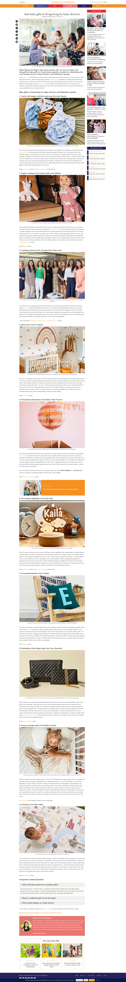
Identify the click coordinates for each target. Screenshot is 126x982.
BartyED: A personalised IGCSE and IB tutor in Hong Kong (95, 30)
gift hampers (23, 456)
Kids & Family (52, 11)
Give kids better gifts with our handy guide (60, 489)
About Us (83, 975)
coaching (26, 308)
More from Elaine (38, 933)
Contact (99, 975)
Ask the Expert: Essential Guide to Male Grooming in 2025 (96, 83)
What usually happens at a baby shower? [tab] (38, 903)
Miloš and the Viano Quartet (97, 179)
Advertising (91, 975)
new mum (26, 77)
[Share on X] (17, 35)
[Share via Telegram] (17, 25)
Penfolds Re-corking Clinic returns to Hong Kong (103, 164)
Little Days (26, 569)
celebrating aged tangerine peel (98, 158)
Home (76, 975)
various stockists (42, 169)
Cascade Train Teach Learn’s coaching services (44, 321)
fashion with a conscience (30, 715)
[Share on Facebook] (17, 31)
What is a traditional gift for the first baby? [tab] (39, 898)
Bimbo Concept (23, 800)
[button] (32, 6)
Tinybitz (25, 644)
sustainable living (24, 242)
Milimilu (25, 246)
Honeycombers (28, 975)
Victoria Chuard (23, 152)
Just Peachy (26, 169)
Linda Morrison (54, 229)
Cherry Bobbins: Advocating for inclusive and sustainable (95, 136)
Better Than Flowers (29, 477)
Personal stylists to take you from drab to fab (72, 964)
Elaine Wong (51, 16)
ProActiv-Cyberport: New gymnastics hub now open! (96, 108)
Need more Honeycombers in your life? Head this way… (41, 913)
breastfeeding (54, 79)
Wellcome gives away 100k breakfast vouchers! (103, 153)
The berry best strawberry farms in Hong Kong (30, 965)
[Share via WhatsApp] (17, 28)
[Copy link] (17, 21)
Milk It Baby (26, 875)
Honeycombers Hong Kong (63, 2)
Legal (105, 975)
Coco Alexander (27, 721)
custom (29, 629)
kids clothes (42, 84)
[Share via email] (17, 42)
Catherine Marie (46, 909)
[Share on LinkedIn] (17, 38)
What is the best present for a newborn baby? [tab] (40, 885)
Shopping (72, 960)
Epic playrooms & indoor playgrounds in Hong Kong (51, 965)
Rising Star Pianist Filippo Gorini (99, 174)
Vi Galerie (25, 395)
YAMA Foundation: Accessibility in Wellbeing (96, 58)
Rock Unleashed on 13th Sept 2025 (99, 169)
